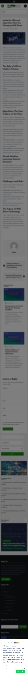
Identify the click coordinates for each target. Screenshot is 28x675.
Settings (10, 667)
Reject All (20, 667)
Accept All (20, 671)
